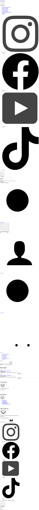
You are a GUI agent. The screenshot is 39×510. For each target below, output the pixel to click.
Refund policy (4, 400)
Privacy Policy (4, 401)
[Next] (2, 507)
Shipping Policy (4, 402)
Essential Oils (6, 12)
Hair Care (5, 11)
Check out (2, 181)
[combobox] (4, 364)
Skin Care (5, 8)
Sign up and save (3, 410)
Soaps (4, 13)
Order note (2, 178)
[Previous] (0, 507)
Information (2, 396)
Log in (3, 14)
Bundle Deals (6, 7)
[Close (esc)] (1, 507)
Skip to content (2, 0)
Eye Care (5, 9)
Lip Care (4, 10)
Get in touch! (2, 384)
